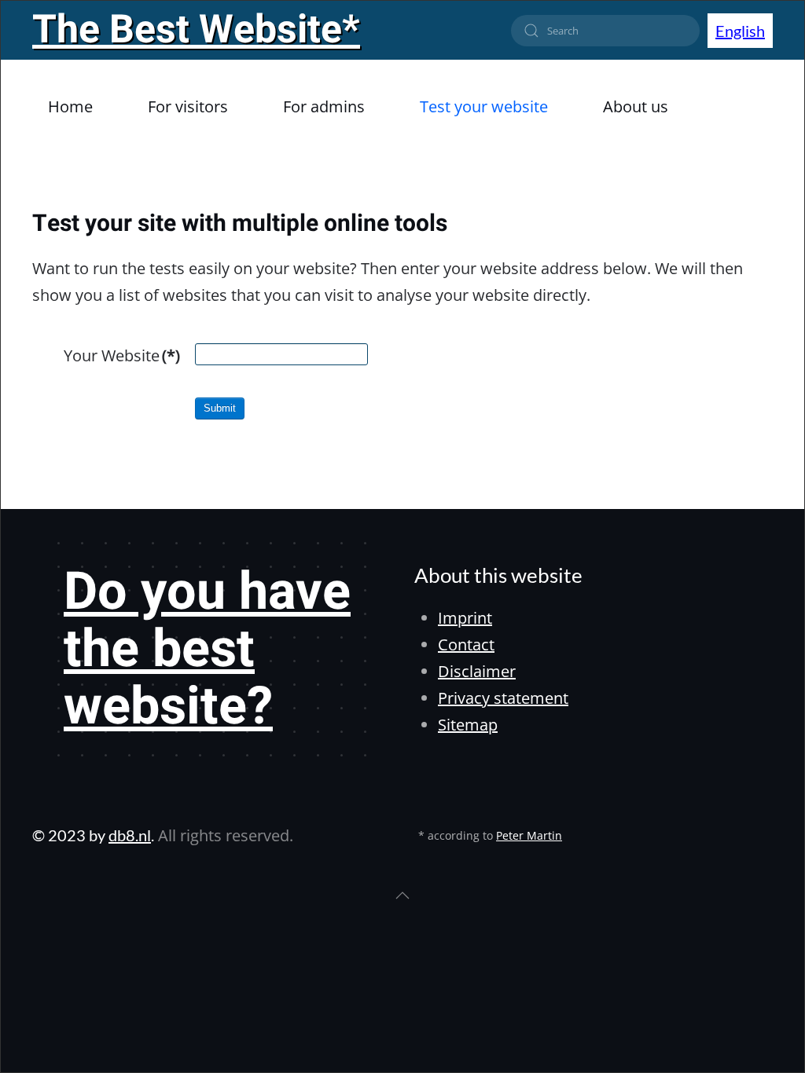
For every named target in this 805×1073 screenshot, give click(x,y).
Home (70, 106)
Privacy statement (503, 698)
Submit (220, 408)
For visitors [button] (188, 106)
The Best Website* (196, 30)
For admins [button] (324, 106)
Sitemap (468, 724)
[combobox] (605, 30)
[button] (402, 895)
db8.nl (129, 835)
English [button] (740, 30)
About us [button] (635, 106)
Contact (466, 644)
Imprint (465, 617)
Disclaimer (477, 671)
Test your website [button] (484, 106)
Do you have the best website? (207, 649)
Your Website (122, 355)
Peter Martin (529, 835)
